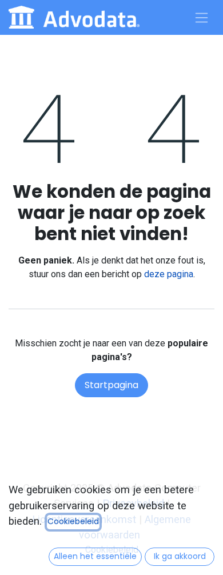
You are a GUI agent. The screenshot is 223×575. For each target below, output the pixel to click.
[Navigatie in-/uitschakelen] (201, 17)
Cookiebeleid (73, 521)
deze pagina (168, 274)
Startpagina (111, 385)
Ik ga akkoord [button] (180, 556)
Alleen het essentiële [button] (95, 556)
